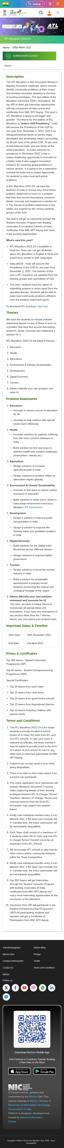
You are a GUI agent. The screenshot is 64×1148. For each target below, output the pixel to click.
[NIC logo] (20, 1087)
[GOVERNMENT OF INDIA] (6, 3)
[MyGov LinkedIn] (51, 987)
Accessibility (50, 4)
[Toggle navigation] (57, 13)
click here (43, 306)
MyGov (6, 974)
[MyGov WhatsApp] (42, 987)
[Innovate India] (22, 12)
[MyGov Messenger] (6, 997)
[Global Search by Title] (41, 13)
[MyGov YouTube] (24, 987)
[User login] (49, 13)
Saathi (37, 961)
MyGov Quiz (8, 954)
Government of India (19, 1109)
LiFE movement (32, 507)
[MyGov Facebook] (15, 987)
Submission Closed (25, 56)
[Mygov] (10, 13)
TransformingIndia (11, 947)
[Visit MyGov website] (32, 1029)
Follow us (57, 4)
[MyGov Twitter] (6, 987)
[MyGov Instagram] (33, 987)
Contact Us (8, 968)
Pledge (37, 954)
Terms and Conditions (44, 968)
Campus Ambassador (13, 961)
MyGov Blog (40, 947)
